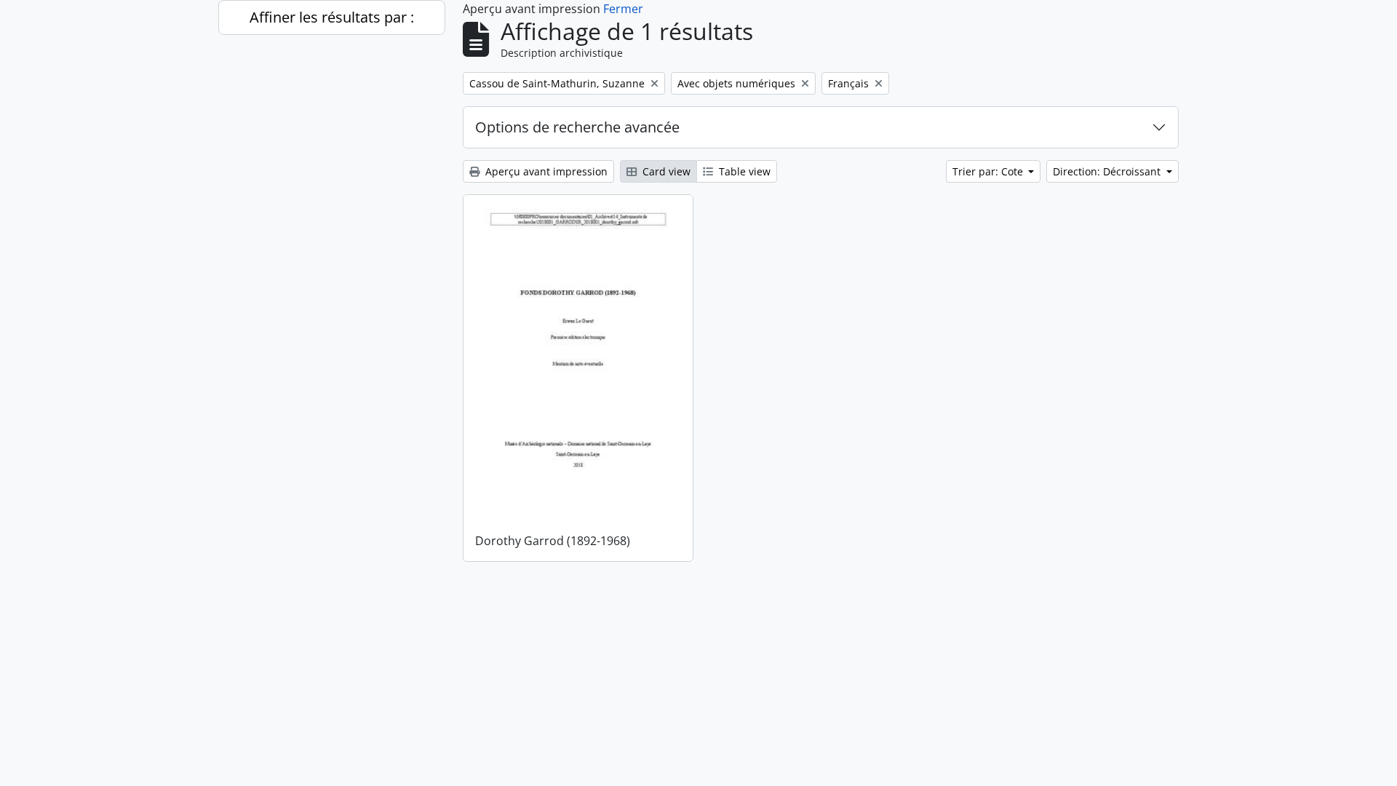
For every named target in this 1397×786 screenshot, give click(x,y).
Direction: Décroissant (1108, 171)
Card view (665, 171)
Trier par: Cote (989, 171)
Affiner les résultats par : (332, 17)
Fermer (623, 9)
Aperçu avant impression (545, 171)
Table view (743, 171)
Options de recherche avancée (577, 127)
